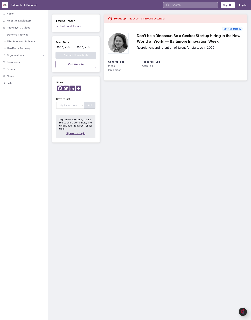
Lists (7, 83)
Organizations (13, 55)
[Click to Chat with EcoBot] (243, 312)
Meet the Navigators (17, 20)
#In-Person (114, 69)
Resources (11, 62)
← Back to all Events (68, 26)
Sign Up (227, 5)
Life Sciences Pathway (21, 41)
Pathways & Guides (16, 27)
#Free (111, 65)
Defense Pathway (17, 34)
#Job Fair (147, 65)
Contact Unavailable (76, 55)
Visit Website (76, 64)
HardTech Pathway (18, 48)
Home (8, 13)
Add (89, 105)
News (8, 76)
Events (8, 69)
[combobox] (190, 5)
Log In (243, 5)
